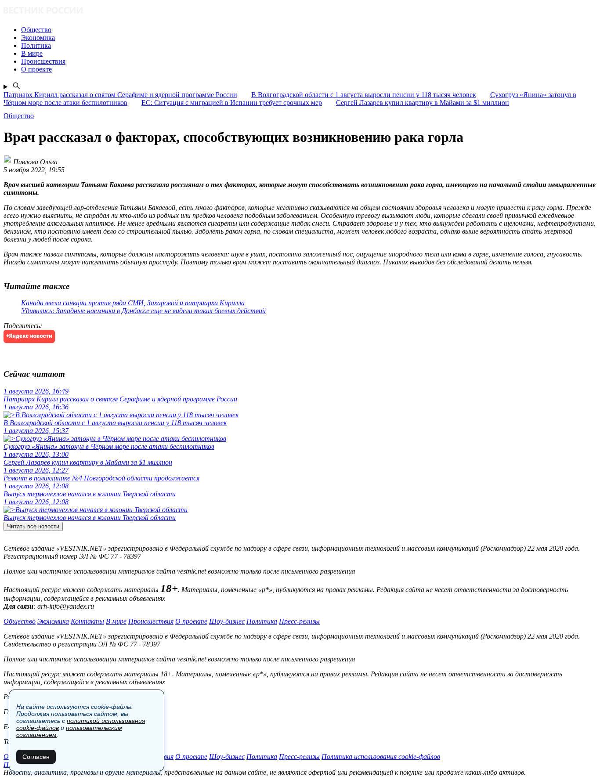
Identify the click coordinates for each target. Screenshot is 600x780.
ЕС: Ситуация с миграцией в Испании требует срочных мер (231, 102)
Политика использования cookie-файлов (381, 756)
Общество (20, 621)
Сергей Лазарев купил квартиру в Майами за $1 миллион (422, 102)
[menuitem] (308, 30)
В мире (116, 621)
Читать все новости (33, 526)
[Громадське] (300, 11)
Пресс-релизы (299, 621)
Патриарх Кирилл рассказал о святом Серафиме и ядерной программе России (120, 94)
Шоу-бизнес (227, 621)
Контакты (87, 621)
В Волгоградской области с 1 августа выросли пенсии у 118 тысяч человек (363, 94)
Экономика (53, 621)
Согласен (36, 756)
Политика (261, 621)
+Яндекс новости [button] (29, 336)
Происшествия (150, 621)
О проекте (191, 621)
